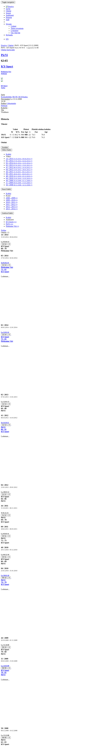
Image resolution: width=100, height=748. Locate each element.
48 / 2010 (19, 176)
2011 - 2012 (11, 204)
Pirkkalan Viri (12, 226)
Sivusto (9, 24)
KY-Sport (11, 222)
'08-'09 (4, 668)
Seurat (8, 13)
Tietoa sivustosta (17, 28)
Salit (7, 20)
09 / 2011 (19, 174)
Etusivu (4, 45)
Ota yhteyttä (15, 33)
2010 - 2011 (11, 202)
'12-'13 (4, 404)
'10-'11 (4, 536)
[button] (50, 267)
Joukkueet (10, 15)
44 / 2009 (19, 180)
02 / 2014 (19, 163)
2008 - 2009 (12, 198)
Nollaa (3, 230)
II (9, 244)
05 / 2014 (19, 161)
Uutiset (13, 26)
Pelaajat (9, 17)
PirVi (9, 224)
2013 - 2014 (12, 209)
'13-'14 (4, 244)
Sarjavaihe (11, 50)
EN (7, 39)
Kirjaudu (9, 35)
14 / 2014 (19, 159)
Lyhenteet (14, 31)
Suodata (5, 147)
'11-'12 (4, 494)
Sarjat (8, 9)
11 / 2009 (19, 183)
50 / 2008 (19, 185)
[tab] (50, 246)
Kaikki (8, 154)
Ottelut (8, 11)
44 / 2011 (19, 172)
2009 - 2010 (12, 200)
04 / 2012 (19, 170)
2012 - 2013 (12, 207)
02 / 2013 (19, 165)
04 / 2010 (19, 178)
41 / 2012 (19, 167)
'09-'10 (4, 578)
